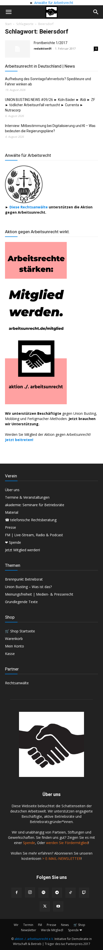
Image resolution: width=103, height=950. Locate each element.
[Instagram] (30, 892)
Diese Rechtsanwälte (29, 207)
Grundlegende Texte (21, 601)
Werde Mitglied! (52, 930)
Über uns (12, 489)
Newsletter (28, 930)
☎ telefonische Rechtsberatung (30, 519)
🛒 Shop (79, 925)
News (65, 925)
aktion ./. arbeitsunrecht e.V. (34, 939)
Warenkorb (14, 638)
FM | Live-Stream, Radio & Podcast (34, 534)
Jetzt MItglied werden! (22, 550)
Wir (16, 925)
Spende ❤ (75, 930)
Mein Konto (14, 646)
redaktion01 (43, 48)
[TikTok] (71, 893)
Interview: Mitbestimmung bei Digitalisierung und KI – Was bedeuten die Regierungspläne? (50, 128)
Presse (10, 527)
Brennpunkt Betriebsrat (24, 579)
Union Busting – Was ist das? (28, 586)
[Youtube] (58, 906)
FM (40, 925)
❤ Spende (13, 542)
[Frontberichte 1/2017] (17, 49)
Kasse (10, 653)
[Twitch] (84, 893)
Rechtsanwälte (17, 683)
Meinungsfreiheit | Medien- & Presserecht (39, 594)
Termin (28, 925)
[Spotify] (43, 893)
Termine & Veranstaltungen (27, 497)
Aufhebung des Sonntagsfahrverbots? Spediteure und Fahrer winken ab (48, 81)
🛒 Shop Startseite (20, 631)
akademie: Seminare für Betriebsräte (34, 504)
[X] (45, 906)
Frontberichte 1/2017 (50, 43)
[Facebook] (17, 893)
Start (8, 24)
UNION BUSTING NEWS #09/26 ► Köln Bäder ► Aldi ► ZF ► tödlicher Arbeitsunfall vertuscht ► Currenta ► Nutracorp (50, 105)
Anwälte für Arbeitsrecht (53, 2)
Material (11, 512)
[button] (8, 12)
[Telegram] (57, 893)
